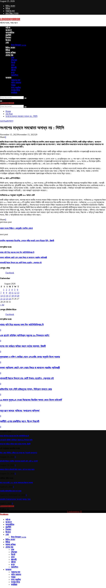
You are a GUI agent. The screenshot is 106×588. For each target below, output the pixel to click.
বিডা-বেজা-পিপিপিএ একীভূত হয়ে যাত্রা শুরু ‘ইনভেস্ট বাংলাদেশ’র (18, 453)
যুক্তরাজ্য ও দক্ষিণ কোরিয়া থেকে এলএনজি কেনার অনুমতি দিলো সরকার (30, 356)
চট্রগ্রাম (14, 60)
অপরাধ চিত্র (15, 90)
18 (12, 296)
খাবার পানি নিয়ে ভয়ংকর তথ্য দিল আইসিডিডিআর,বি (17, 252)
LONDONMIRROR (10, 19)
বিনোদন (8, 40)
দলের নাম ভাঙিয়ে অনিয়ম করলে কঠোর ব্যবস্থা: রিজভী (23, 346)
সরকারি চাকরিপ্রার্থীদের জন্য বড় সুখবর (10, 491)
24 (10, 299)
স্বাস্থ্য (13, 85)
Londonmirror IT (74, 511)
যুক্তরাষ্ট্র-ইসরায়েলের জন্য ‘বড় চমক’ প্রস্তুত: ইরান (15, 499)
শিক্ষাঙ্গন (8, 37)
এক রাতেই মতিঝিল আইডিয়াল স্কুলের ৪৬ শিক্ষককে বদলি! (24, 335)
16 (7, 296)
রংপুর (12, 72)
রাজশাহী (14, 67)
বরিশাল (13, 70)
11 (12, 293)
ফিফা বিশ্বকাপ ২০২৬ (18, 45)
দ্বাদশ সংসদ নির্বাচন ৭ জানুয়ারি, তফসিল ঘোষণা (16, 228)
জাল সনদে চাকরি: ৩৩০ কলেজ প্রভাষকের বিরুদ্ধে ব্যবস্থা (16, 483)
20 (18, 296)
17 (10, 296)
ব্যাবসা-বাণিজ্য (11, 52)
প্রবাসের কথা (10, 11)
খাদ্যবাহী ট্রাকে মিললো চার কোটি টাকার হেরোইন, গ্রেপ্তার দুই (21, 263)
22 (4, 299)
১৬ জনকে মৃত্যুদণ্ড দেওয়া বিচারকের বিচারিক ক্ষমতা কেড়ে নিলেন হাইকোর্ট (31, 399)
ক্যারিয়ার (14, 92)
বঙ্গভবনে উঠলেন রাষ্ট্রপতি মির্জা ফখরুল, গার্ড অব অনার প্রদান (17, 469)
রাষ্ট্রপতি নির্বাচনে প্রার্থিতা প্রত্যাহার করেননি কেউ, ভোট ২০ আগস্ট (19, 461)
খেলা (7, 42)
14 (1, 296)
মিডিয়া (8, 8)
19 (15, 296)
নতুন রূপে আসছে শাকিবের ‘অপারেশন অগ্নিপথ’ (20, 410)
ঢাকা (12, 57)
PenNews (4, 514)
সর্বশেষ (8, 27)
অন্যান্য (8, 77)
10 (10, 293)
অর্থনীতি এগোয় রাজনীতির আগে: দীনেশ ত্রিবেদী (19, 421)
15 (4, 296)
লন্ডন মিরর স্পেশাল (12, 13)
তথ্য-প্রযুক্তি (16, 87)
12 (15, 293)
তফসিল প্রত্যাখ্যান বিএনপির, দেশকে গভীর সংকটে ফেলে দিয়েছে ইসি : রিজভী (27, 240)
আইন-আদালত (16, 82)
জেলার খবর (9, 55)
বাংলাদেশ (9, 30)
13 (18, 293)
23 (7, 299)
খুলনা (12, 65)
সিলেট (13, 62)
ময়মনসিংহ (14, 75)
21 (1, 299)
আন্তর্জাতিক (10, 32)
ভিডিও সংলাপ (10, 6)
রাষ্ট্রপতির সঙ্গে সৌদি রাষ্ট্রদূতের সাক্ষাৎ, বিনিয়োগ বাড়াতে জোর (26, 389)
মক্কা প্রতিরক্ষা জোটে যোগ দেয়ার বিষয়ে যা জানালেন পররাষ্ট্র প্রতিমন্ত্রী (23, 257)
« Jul (2, 305)
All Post (3, 121)
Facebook (10, 273)
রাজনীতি (8, 35)
